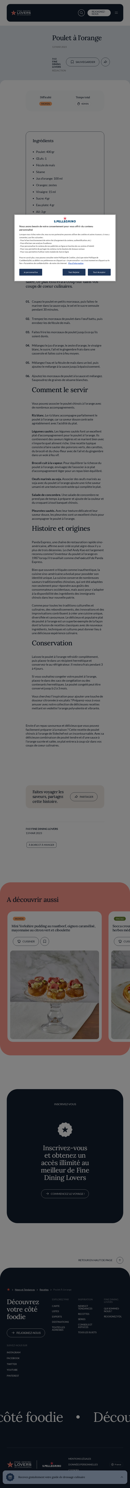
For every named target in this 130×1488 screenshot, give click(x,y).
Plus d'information (75, 263)
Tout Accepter (99, 272)
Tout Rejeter (74, 272)
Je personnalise (31, 272)
